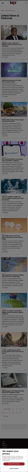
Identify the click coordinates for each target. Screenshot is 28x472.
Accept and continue (14, 464)
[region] (14, 460)
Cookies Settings (14, 468)
